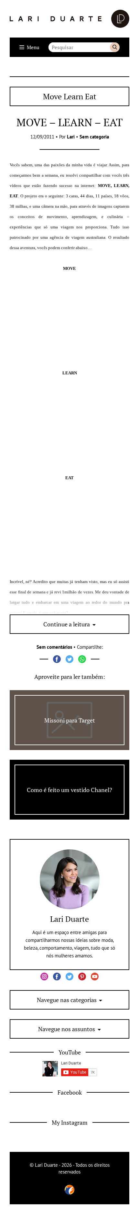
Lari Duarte (69, 919)
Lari (71, 137)
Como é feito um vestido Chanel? (69, 790)
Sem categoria (94, 137)
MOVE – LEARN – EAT (69, 122)
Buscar (115, 47)
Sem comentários (54, 647)
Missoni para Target (69, 720)
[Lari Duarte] (69, 19)
